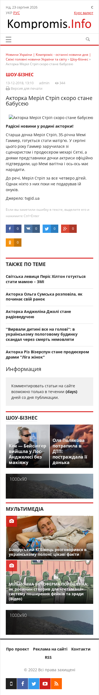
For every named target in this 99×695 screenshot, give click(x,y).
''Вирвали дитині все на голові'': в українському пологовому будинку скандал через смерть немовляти (42, 334)
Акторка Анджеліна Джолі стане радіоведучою (38, 314)
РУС (16, 12)
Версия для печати (26, 88)
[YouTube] (45, 683)
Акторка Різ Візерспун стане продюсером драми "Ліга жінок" (47, 354)
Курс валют (83, 12)
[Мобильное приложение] (11, 683)
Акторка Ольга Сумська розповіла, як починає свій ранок (44, 296)
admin (44, 82)
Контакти (80, 649)
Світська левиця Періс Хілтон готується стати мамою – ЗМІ (46, 279)
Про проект (17, 649)
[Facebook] (22, 683)
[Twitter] (33, 683)
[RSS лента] (56, 683)
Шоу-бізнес (20, 75)
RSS (48, 657)
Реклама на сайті (50, 649)
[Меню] (8, 39)
